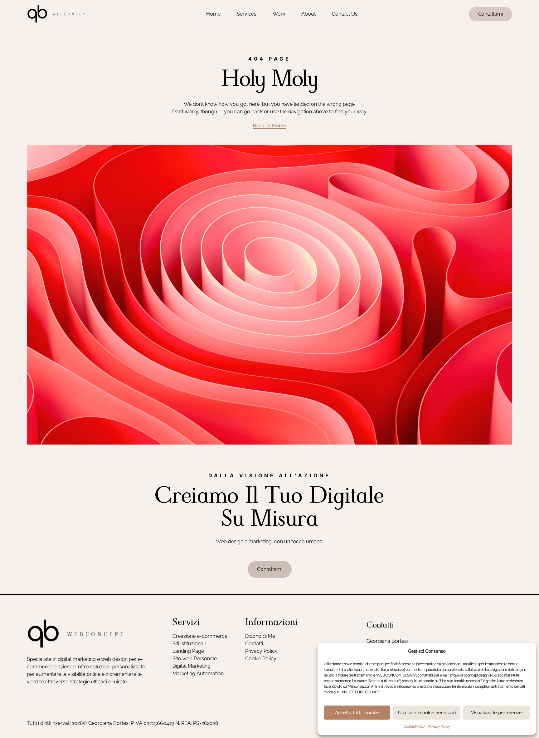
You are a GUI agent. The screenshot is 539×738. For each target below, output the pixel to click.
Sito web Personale (194, 659)
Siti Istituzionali (189, 644)
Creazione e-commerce (199, 636)
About (308, 14)
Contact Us (344, 14)
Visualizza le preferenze (496, 713)
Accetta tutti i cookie (357, 713)
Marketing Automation (198, 673)
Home (213, 14)
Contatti (254, 644)
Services (246, 14)
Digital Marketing (191, 666)
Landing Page (188, 651)
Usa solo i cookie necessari (427, 713)
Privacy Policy (439, 726)
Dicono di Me (260, 636)
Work (279, 14)
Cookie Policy (414, 726)
